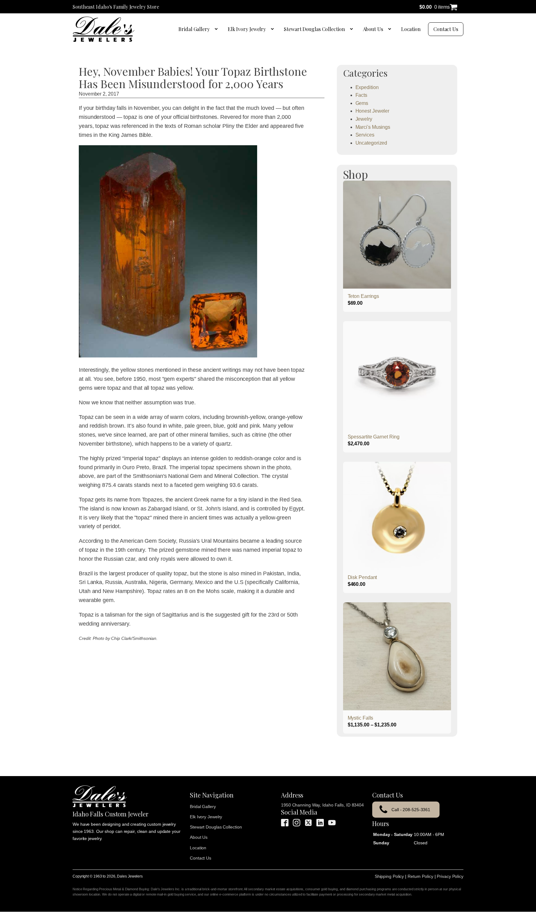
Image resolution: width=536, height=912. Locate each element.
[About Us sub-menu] (391, 29)
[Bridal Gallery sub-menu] (217, 29)
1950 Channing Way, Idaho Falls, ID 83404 (322, 804)
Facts (361, 95)
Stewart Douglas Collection (314, 29)
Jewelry (363, 119)
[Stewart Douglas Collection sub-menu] (352, 29)
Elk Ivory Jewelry (247, 29)
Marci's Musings (373, 127)
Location (411, 29)
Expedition (367, 87)
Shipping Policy (389, 876)
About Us (373, 29)
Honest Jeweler (372, 111)
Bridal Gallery (194, 29)
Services (364, 134)
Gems (361, 103)
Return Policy (420, 876)
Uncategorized (371, 143)
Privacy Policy (450, 876)
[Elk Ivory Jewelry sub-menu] (273, 29)
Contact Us (445, 29)
